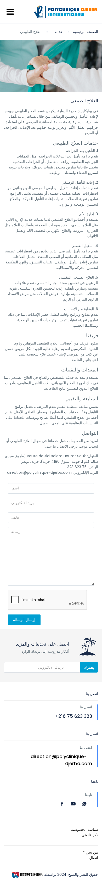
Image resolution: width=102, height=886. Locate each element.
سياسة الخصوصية (84, 829)
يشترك (89, 667)
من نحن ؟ (90, 852)
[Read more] (63, 803)
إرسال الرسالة (24, 619)
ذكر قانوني (90, 835)
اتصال (93, 857)
